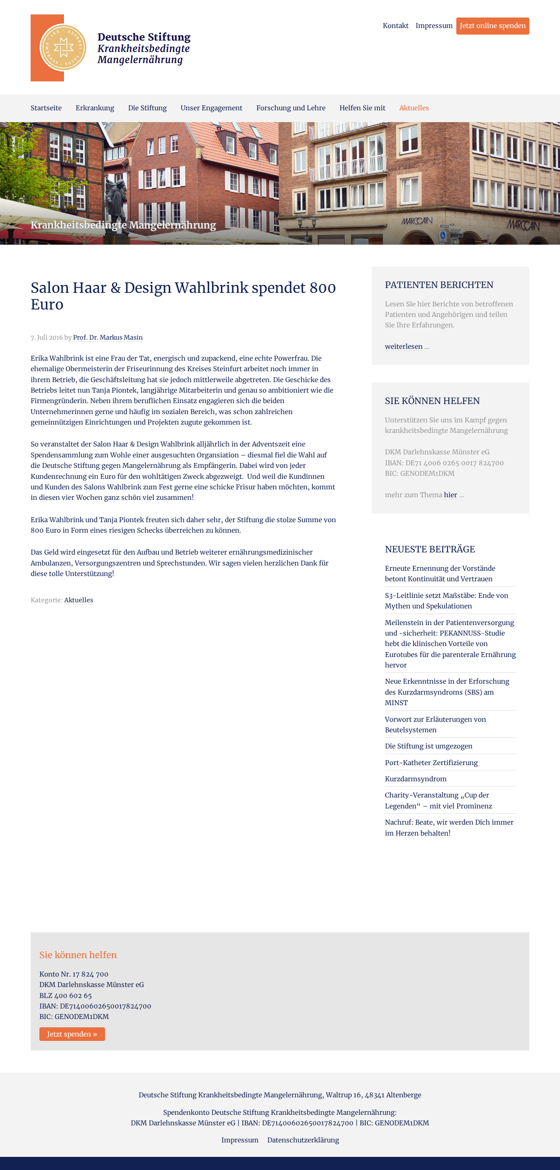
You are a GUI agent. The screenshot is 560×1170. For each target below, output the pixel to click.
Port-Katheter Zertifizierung (431, 763)
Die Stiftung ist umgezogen (428, 746)
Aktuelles (78, 600)
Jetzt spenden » (72, 1034)
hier (450, 495)
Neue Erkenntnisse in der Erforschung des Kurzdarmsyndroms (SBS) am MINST (447, 692)
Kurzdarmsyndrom (416, 779)
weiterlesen (404, 346)
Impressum (434, 25)
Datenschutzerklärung (303, 1140)
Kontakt (396, 25)
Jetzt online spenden (493, 25)
